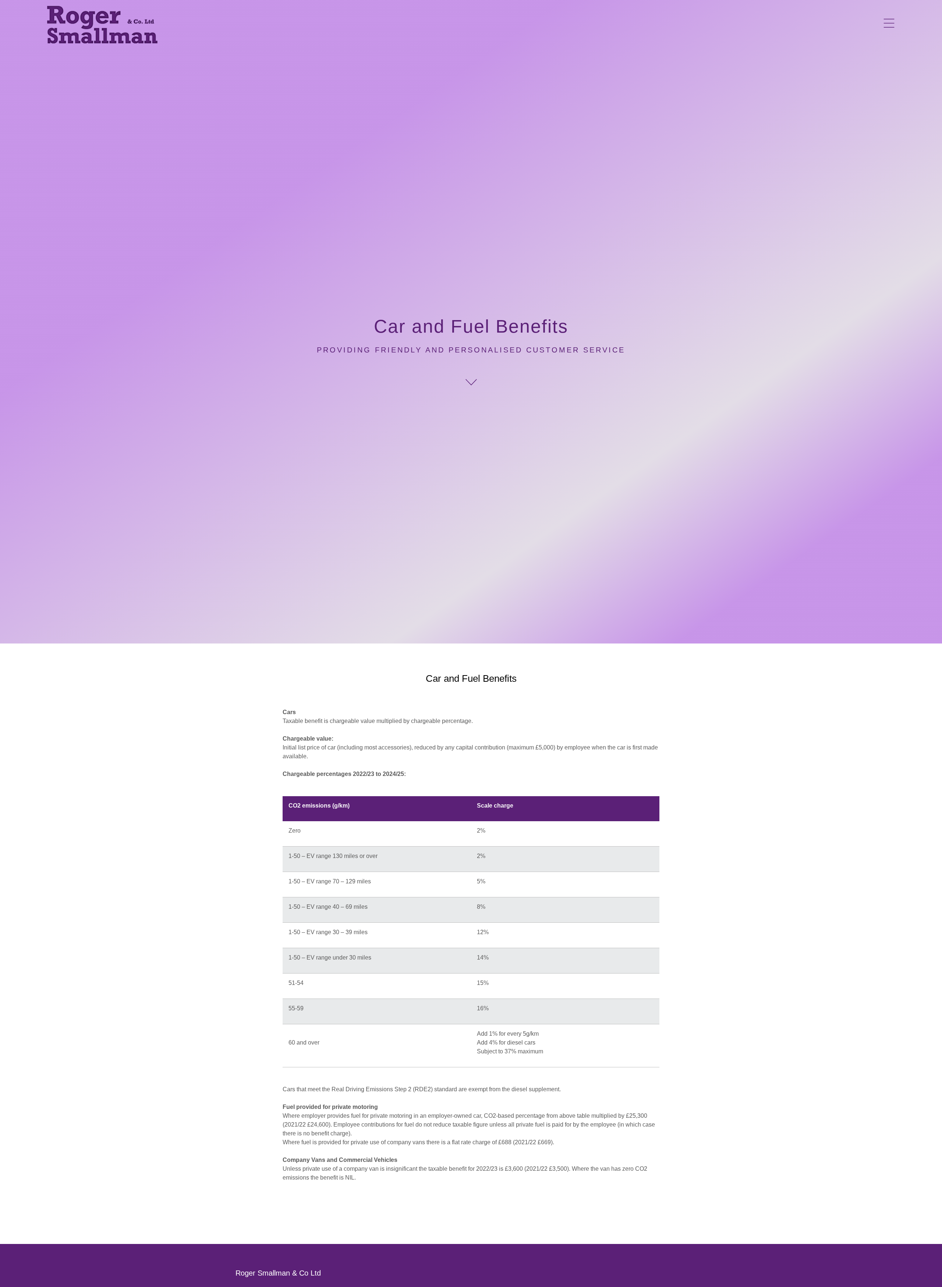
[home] (102, 24)
